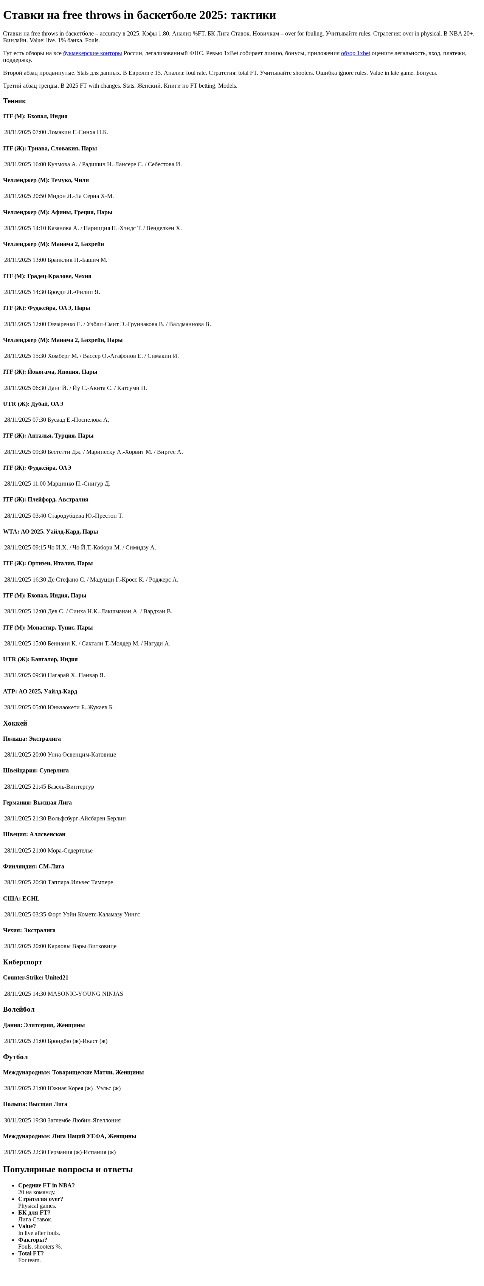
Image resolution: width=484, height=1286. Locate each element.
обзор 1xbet (355, 53)
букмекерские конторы (92, 53)
